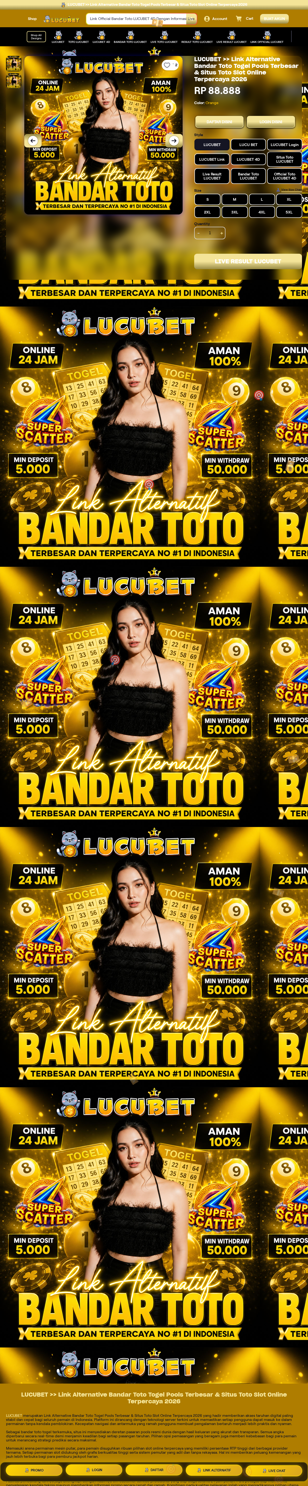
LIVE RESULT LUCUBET (248, 261)
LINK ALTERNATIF (217, 1470)
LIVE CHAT (277, 1470)
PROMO (37, 1471)
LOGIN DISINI (271, 122)
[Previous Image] (33, 140)
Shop (32, 19)
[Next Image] (174, 140)
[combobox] (136, 18)
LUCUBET (14, 1415)
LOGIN (97, 1470)
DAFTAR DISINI (219, 122)
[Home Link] (62, 19)
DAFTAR (157, 1470)
